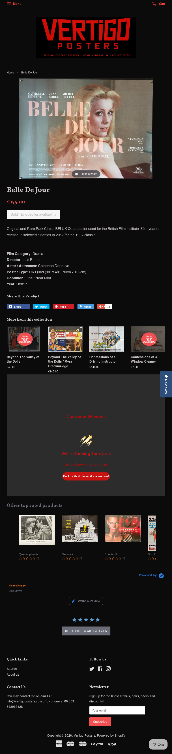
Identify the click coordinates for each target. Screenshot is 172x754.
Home (10, 72)
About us (13, 674)
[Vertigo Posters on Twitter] (91, 669)
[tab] (86, 601)
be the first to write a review (86, 631)
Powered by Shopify (111, 735)
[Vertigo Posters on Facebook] (100, 669)
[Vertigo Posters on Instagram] (108, 669)
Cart (161, 3)
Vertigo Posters (84, 735)
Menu (17, 3)
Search (12, 668)
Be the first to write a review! (86, 476)
